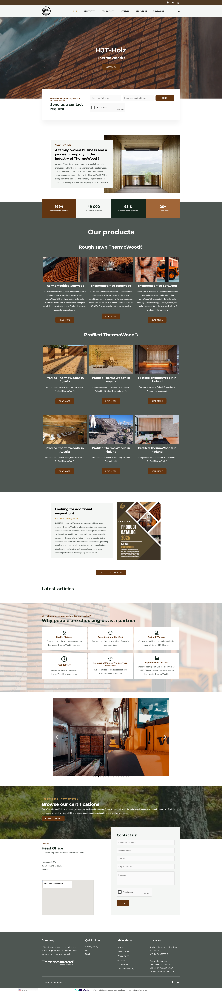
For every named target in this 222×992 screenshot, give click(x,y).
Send (164, 98)
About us (121, 952)
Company (88, 11)
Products (107, 11)
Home (74, 11)
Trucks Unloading (125, 968)
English (24, 990)
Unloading (158, 11)
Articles (125, 11)
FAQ (87, 950)
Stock (87, 954)
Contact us (141, 11)
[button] (179, 11)
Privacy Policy (91, 947)
